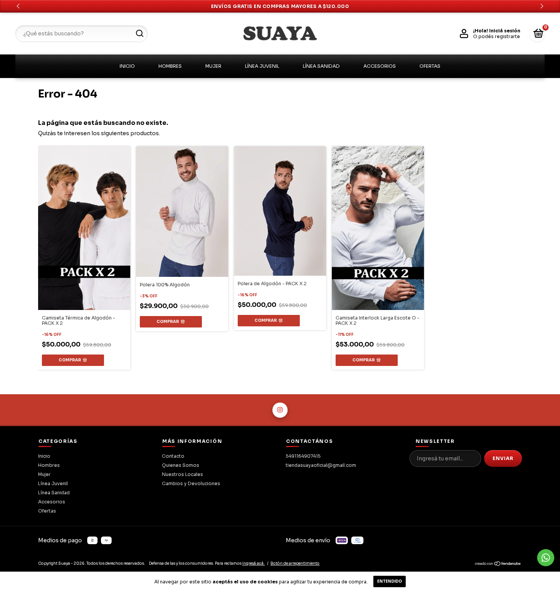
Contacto (173, 456)
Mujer (213, 66)
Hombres (170, 66)
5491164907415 (303, 456)
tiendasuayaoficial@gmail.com (321, 465)
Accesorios (379, 66)
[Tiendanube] (498, 565)
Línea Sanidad (321, 66)
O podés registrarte (496, 36)
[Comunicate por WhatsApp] (545, 557)
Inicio (127, 66)
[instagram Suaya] (280, 410)
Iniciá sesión (504, 31)
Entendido (389, 581)
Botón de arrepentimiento (295, 563)
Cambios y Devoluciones (191, 483)
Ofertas (429, 66)
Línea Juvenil (262, 66)
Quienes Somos (180, 465)
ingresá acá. (253, 563)
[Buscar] (139, 33)
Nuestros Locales (182, 474)
